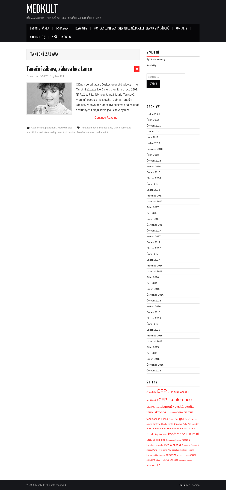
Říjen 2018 (153, 154)
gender (185, 418)
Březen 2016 (154, 318)
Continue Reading (107, 117)
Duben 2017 (153, 242)
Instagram (62, 28)
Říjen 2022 (153, 119)
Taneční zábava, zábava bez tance (59, 69)
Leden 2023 (153, 114)
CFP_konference (175, 399)
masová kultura (174, 440)
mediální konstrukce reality (41, 132)
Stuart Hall (160, 460)
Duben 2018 (153, 172)
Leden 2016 (153, 329)
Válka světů (102, 132)
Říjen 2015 (153, 347)
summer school (185, 460)
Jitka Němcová (89, 127)
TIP (157, 465)
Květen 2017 (154, 236)
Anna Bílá (151, 392)
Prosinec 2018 (155, 149)
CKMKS (151, 407)
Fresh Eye (173, 419)
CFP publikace (176, 392)
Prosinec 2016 (155, 265)
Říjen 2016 (153, 277)
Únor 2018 (152, 184)
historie (156, 424)
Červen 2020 (154, 125)
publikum (157, 455)
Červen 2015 (154, 370)
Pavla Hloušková (159, 450)
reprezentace (183, 455)
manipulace (105, 127)
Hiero (182, 484)
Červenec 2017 (155, 224)
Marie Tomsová (122, 127)
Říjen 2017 (153, 207)
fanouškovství (156, 412)
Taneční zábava (85, 132)
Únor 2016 (152, 323)
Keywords (81, 28)
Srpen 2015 (153, 358)
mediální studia (173, 445)
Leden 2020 (153, 131)
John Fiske (188, 424)
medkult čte (189, 445)
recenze (171, 455)
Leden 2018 (153, 189)
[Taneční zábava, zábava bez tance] (49, 98)
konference (176, 434)
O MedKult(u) (37, 37)
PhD (169, 450)
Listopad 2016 (154, 271)
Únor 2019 (152, 137)
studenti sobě (171, 460)
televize (150, 465)
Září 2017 (152, 213)
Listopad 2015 (154, 341)
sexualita (151, 460)
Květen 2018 (154, 166)
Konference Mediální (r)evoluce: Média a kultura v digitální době (131, 28)
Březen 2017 (154, 248)
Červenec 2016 (155, 294)
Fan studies (172, 413)
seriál (192, 454)
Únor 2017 (152, 254)
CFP (162, 391)
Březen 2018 (154, 178)
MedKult (42, 9)
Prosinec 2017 (155, 195)
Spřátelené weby (61, 37)
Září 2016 (152, 283)
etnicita (159, 407)
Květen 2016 (154, 306)
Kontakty (181, 28)
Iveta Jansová (175, 424)
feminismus (185, 412)
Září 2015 (152, 353)
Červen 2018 (154, 160)
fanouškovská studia (178, 406)
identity (164, 424)
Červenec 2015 (155, 364)
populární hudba (179, 450)
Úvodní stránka (39, 28)
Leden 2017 (153, 259)
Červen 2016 (154, 300)
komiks (163, 434)
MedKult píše (65, 127)
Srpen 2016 (153, 288)
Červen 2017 (154, 230)
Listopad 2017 (154, 201)
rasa (163, 455)
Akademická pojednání (43, 127)
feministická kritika (157, 418)
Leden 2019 (153, 143)
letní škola (161, 439)
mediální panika (66, 132)
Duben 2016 (153, 312)
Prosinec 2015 (155, 335)
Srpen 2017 (153, 219)
